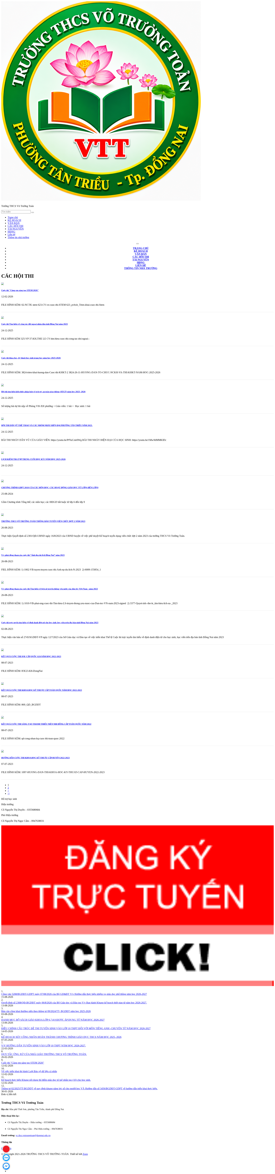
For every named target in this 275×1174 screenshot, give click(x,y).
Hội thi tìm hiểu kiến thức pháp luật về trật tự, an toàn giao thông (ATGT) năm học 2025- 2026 (43, 391)
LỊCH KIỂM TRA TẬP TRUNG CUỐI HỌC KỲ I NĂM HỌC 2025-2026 (33, 459)
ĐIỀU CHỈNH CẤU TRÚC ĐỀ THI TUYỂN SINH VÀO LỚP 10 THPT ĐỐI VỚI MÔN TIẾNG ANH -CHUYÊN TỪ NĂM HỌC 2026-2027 (76, 1028)
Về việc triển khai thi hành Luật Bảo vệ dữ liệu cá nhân (29, 1071)
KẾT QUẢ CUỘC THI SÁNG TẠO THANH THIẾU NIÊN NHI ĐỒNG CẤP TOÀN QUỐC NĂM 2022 (46, 724)
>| (9, 793)
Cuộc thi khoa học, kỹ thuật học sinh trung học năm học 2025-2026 (31, 358)
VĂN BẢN (14, 223)
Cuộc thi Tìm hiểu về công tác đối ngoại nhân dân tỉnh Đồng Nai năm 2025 (34, 324)
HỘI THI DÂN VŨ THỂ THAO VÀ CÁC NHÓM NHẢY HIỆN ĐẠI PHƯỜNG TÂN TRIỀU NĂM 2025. (46, 425)
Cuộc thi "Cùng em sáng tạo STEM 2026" (20, 290)
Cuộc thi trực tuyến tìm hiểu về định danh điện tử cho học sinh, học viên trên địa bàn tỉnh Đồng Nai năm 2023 (49, 622)
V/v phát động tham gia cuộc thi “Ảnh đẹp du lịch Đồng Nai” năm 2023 (33, 555)
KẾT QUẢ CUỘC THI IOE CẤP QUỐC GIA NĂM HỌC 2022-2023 (31, 656)
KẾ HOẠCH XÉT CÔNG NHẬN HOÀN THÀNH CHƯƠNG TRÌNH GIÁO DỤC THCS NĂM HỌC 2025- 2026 (61, 1037)
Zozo (85, 1154)
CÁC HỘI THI (15, 226)
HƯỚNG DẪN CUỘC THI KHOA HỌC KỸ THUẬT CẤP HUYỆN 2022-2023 (35, 758)
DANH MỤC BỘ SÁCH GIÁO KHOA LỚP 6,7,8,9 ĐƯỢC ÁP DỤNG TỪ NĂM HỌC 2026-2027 (53, 1019)
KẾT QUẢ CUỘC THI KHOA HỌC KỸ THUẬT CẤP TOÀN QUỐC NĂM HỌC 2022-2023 (41, 690)
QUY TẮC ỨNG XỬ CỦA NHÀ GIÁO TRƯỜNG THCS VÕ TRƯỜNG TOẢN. (44, 1054)
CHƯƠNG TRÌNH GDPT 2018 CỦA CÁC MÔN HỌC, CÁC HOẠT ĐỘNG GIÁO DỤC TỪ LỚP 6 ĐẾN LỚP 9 (49, 487)
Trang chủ (13, 217)
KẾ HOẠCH (14, 220)
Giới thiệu (6, 1148)
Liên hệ (11, 234)
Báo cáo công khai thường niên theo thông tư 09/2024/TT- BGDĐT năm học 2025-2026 (46, 1011)
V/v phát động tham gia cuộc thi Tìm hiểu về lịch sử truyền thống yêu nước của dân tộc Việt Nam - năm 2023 (49, 589)
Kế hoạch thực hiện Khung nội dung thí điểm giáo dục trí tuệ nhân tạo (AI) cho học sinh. (46, 1080)
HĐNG (11, 231)
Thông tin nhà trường (18, 237)
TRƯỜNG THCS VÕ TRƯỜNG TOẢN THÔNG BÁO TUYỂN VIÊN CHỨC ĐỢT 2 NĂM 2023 (43, 521)
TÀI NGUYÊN (16, 228)
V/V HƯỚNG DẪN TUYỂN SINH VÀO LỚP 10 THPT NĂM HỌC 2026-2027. (43, 1045)
